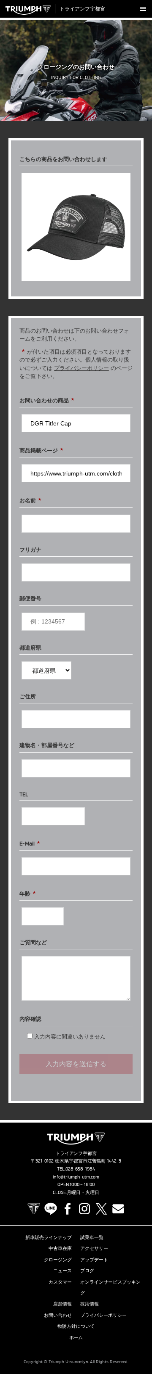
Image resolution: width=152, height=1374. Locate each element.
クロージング (58, 1260)
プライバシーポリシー (81, 368)
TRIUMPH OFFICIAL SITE (33, 1208)
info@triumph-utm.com (76, 1177)
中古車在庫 (60, 1248)
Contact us (118, 1208)
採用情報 (89, 1304)
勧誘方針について (76, 1326)
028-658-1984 (80, 1169)
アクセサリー (94, 1248)
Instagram (84, 1208)
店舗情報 (62, 1304)
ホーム (76, 1337)
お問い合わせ (58, 1315)
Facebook (67, 1208)
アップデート (94, 1260)
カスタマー (60, 1282)
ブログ (87, 1271)
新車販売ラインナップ (48, 1237)
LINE (50, 1208)
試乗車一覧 (91, 1237)
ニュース (62, 1271)
